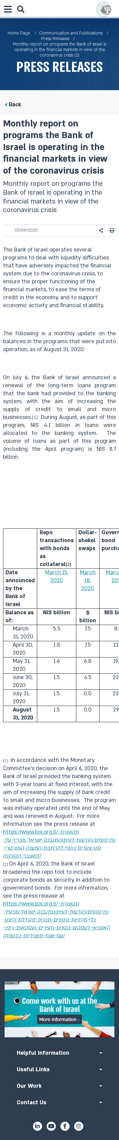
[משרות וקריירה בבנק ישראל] (59, 1009)
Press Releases (55, 39)
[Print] (112, 230)
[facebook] (65, 1126)
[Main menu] (7, 9)
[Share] (101, 230)
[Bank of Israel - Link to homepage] (104, 9)
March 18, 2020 (88, 580)
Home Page (19, 33)
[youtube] (51, 1126)
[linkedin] (37, 1126)
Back (15, 104)
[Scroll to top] (59, 969)
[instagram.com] (78, 1126)
